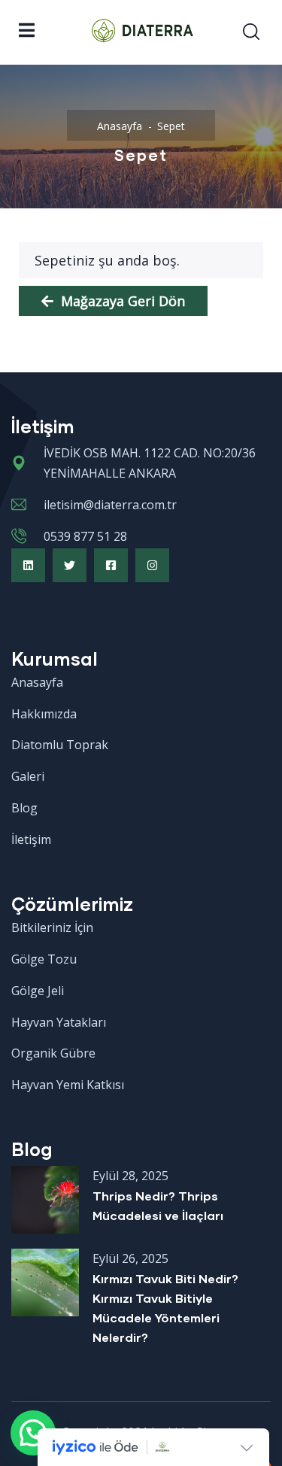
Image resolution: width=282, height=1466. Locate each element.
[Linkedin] (28, 565)
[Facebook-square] (111, 565)
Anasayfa (119, 126)
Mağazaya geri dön (121, 301)
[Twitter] (69, 565)
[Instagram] (152, 565)
